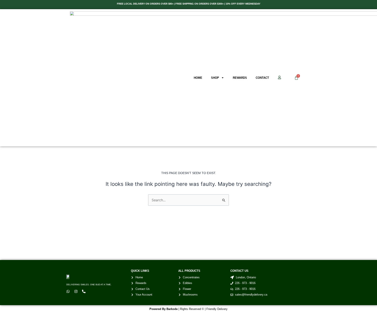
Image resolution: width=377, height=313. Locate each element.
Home (198, 77)
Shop (215, 77)
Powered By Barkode (163, 309)
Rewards (240, 77)
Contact (262, 77)
